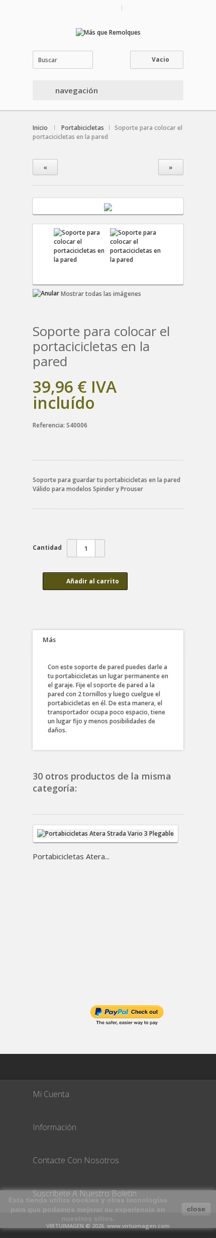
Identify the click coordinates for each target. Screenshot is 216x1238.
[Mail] (45, 1066)
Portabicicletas (82, 127)
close (196, 1209)
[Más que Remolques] (108, 32)
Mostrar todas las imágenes (101, 293)
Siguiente (172, 254)
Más (49, 639)
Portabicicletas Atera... (71, 856)
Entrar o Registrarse (155, 8)
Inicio (40, 127)
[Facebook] (70, 1066)
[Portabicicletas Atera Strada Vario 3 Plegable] (105, 839)
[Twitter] (95, 1066)
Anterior (43, 254)
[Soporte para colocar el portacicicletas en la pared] (108, 206)
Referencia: (49, 425)
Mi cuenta (103, 8)
